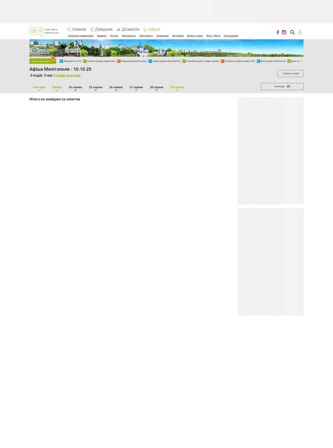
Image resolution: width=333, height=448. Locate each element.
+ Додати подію (290, 73)
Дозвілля (130, 29)
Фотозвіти (178, 35)
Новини (79, 29)
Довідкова (162, 35)
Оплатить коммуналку (81, 35)
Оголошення (231, 35)
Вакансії (101, 35)
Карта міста (146, 35)
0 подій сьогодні (66, 75)
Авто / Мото (213, 35)
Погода (114, 35)
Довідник (104, 29)
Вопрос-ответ (195, 35)
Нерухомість (129, 35)
